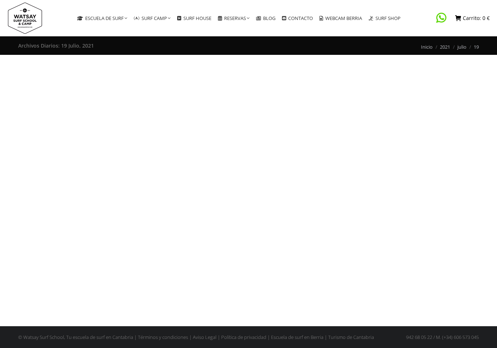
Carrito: (476, 18)
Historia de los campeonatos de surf (72, 255)
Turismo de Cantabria (351, 337)
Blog (32, 267)
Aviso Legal (205, 337)
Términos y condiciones (163, 337)
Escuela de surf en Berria (297, 337)
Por (53, 267)
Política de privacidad (243, 337)
